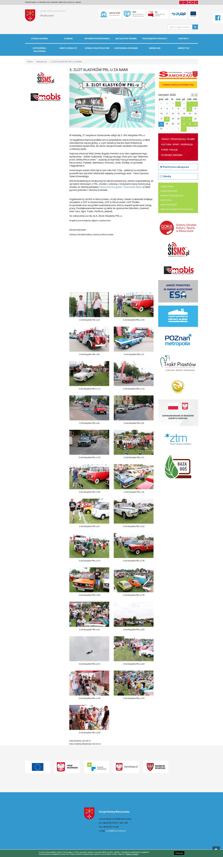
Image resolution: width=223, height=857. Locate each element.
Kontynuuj (179, 853)
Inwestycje (183, 48)
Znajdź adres (167, 186)
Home (30, 61)
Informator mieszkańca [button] (97, 38)
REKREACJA (187, 144)
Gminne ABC (155, 48)
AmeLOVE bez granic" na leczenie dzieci (121, 186)
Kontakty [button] (183, 38)
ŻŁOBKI (191, 139)
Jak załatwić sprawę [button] (126, 38)
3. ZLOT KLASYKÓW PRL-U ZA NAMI (66, 61)
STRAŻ (164, 149)
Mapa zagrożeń (168, 204)
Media (167, 176)
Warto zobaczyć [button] (68, 48)
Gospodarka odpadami (126, 48)
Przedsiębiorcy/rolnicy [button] (154, 38)
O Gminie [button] (68, 38)
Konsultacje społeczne (97, 48)
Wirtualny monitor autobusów (176, 209)
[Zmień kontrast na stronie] (189, 2)
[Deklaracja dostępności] (196, 2)
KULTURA (166, 144)
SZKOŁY (165, 139)
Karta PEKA (166, 200)
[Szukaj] (195, 26)
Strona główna (39, 38)
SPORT (176, 144)
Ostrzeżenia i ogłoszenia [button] (39, 49)
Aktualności (41, 61)
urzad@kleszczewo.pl (116, 830)
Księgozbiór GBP (168, 191)
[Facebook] (217, 19)
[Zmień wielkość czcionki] (192, 2)
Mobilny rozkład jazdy (172, 195)
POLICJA (174, 149)
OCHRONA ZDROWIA (171, 155)
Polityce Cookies (132, 854)
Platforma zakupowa (176, 167)
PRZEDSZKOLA (178, 139)
